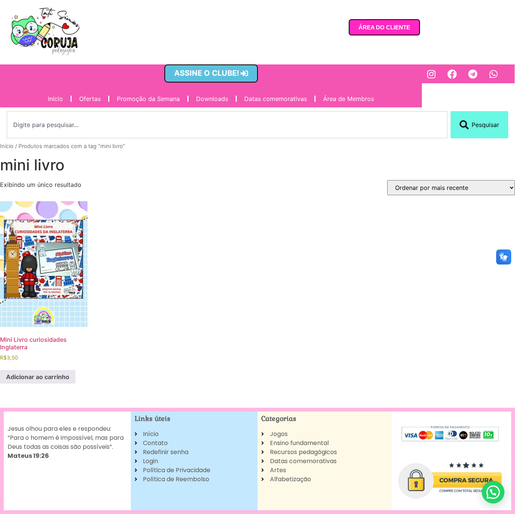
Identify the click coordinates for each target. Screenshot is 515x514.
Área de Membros (348, 98)
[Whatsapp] (493, 73)
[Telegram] (472, 73)
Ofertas (90, 98)
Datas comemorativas (275, 98)
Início (55, 98)
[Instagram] (431, 73)
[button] (493, 492)
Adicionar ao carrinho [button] (37, 377)
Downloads (212, 98)
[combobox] (227, 124)
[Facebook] (452, 73)
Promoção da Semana (148, 98)
